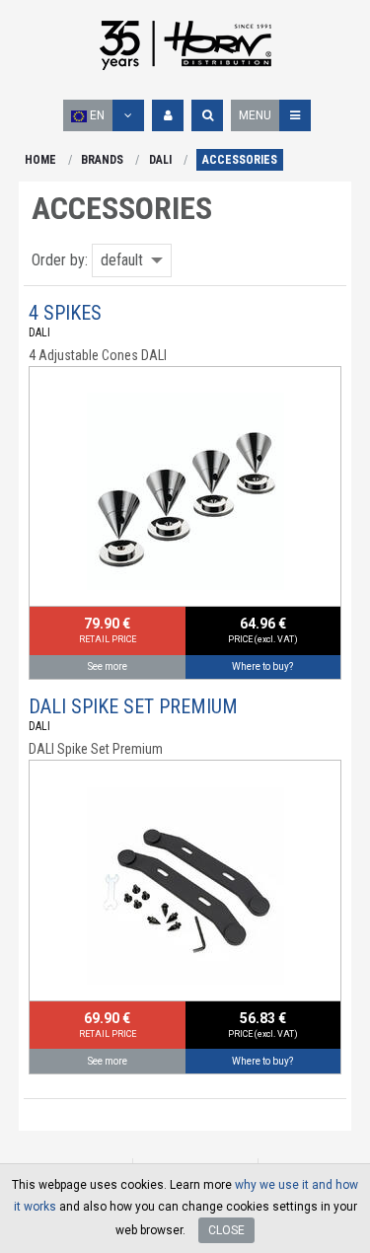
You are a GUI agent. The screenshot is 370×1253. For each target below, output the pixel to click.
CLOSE (226, 1230)
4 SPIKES (65, 313)
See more (107, 666)
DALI (160, 160)
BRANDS (102, 160)
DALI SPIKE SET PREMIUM (133, 706)
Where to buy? (262, 666)
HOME (40, 160)
